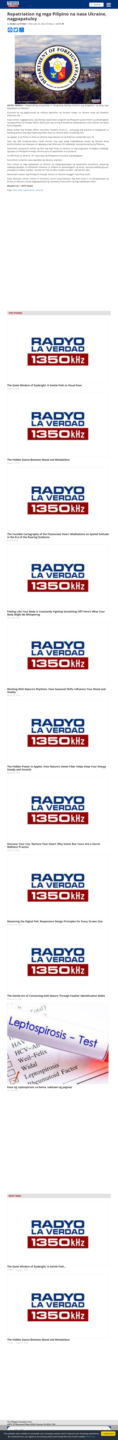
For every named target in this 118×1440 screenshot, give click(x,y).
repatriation (29, 190)
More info (90, 1436)
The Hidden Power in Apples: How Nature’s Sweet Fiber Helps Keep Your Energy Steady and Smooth (56, 768)
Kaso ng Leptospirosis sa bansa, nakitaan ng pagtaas (39, 1087)
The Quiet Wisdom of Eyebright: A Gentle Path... (36, 1266)
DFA (15, 190)
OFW (20, 190)
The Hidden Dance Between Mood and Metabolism (38, 459)
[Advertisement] (59, 1382)
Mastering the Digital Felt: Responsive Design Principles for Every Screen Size (55, 921)
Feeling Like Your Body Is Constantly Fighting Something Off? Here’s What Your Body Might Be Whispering (56, 613)
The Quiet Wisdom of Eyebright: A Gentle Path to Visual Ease (44, 385)
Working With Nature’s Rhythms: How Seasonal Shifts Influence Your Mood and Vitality (56, 690)
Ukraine (39, 190)
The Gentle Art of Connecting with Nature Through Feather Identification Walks (56, 995)
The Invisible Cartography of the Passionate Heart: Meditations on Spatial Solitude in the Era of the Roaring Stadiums (58, 535)
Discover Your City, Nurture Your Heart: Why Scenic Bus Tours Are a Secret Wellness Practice (53, 845)
